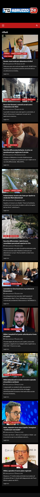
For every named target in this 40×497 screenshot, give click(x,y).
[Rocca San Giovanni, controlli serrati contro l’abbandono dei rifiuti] (20, 90)
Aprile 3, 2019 (19, 339)
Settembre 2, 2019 (20, 200)
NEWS (24, 53)
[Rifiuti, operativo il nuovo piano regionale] (20, 456)
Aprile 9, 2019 (19, 246)
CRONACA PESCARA (16, 375)
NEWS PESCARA (14, 236)
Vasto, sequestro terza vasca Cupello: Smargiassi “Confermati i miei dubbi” (19, 428)
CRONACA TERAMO (16, 53)
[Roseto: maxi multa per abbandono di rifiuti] (20, 47)
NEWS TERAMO (8, 56)
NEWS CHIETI (31, 99)
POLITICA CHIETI (15, 422)
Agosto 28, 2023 (20, 109)
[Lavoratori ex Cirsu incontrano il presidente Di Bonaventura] (20, 274)
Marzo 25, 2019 (19, 384)
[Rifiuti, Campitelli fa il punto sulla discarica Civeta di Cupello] (20, 320)
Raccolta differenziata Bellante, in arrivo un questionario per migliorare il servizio (17, 151)
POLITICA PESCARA (16, 329)
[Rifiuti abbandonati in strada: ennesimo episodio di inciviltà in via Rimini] (20, 365)
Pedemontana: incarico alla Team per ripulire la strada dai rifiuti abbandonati (19, 197)
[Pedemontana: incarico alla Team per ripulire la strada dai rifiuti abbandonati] (20, 181)
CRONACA (6, 53)
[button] (4, 25)
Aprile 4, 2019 (19, 293)
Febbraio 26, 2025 (20, 64)
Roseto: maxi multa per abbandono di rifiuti (18, 61)
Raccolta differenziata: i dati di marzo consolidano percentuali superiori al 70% (17, 242)
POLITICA (6, 329)
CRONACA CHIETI (15, 99)
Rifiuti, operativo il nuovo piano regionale (17, 471)
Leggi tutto (6, 74)
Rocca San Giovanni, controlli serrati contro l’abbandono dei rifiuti (17, 106)
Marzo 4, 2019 (19, 473)
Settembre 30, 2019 (20, 155)
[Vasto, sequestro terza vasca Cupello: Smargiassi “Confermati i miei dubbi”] (20, 413)
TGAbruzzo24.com (9, 64)
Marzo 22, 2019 (19, 432)
